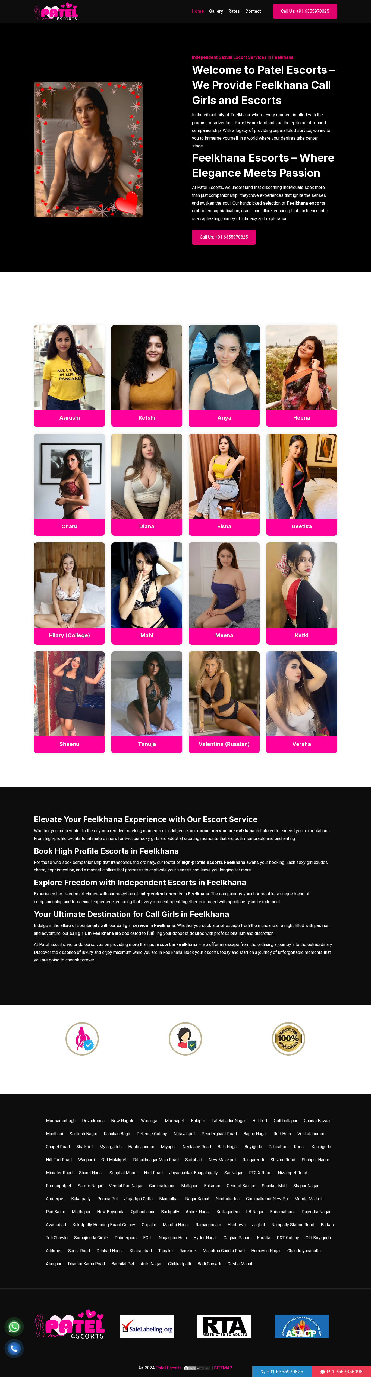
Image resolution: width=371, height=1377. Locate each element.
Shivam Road (283, 1159)
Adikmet (54, 1250)
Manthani (54, 1133)
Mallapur (189, 1185)
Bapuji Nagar (255, 1133)
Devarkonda (93, 1120)
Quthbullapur (285, 1120)
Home (198, 11)
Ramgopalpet (58, 1185)
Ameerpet (55, 1198)
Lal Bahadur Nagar (229, 1120)
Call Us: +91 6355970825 (305, 11)
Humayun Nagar (266, 1250)
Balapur (198, 1120)
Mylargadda (110, 1146)
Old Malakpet (114, 1159)
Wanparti (86, 1159)
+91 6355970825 (284, 1372)
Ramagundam (208, 1224)
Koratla (263, 1237)
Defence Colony (152, 1133)
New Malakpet (222, 1159)
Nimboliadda (228, 1198)
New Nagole (122, 1120)
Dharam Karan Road (86, 1263)
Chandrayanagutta (304, 1250)
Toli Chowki (57, 1237)
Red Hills (282, 1133)
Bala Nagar (228, 1146)
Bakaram (212, 1185)
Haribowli (237, 1224)
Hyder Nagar (205, 1237)
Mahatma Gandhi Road (224, 1250)
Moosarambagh (61, 1120)
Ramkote (187, 1250)
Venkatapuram (310, 1133)
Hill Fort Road (59, 1159)
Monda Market (308, 1198)
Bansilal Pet (122, 1263)
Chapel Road (58, 1146)
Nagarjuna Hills (173, 1237)
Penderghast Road (219, 1133)
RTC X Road (260, 1172)
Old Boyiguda (318, 1237)
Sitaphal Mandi (123, 1172)
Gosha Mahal (240, 1263)
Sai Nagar (233, 1172)
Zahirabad (278, 1146)
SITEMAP (223, 1367)
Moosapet (174, 1120)
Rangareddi (253, 1159)
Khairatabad (141, 1250)
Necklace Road (197, 1146)
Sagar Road (79, 1250)
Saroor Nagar (90, 1185)
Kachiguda (321, 1146)
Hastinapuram (141, 1146)
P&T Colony (288, 1237)
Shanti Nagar (91, 1172)
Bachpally (170, 1211)
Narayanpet (184, 1133)
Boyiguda (253, 1146)
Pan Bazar (55, 1211)
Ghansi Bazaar (317, 1120)
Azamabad (56, 1224)
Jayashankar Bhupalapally (193, 1172)
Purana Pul (107, 1198)
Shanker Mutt (274, 1185)
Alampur (53, 1263)
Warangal (149, 1120)
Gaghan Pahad (237, 1237)
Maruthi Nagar (176, 1224)
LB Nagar (254, 1211)
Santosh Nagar (83, 1133)
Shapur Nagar (306, 1185)
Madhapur (81, 1211)
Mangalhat (169, 1198)
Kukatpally (81, 1198)
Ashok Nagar (198, 1211)
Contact (253, 11)
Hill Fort (259, 1120)
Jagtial (258, 1224)
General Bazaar (241, 1185)
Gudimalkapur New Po (267, 1198)
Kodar (299, 1146)
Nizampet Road (292, 1172)
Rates (234, 11)
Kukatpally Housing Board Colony (104, 1224)
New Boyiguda (110, 1211)
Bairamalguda (282, 1211)
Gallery (216, 11)
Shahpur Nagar (315, 1159)
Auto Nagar (151, 1263)
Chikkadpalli (179, 1263)
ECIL (147, 1237)
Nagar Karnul (197, 1198)
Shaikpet (84, 1146)
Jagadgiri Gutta (138, 1198)
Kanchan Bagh (117, 1133)
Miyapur (168, 1146)
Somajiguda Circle (91, 1237)
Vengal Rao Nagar (126, 1185)
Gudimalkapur (162, 1185)
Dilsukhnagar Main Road (156, 1159)
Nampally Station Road (292, 1224)
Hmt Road (153, 1172)
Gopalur (149, 1224)
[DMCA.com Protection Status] (196, 1367)
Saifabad (193, 1159)
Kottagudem (228, 1211)
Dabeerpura (126, 1237)
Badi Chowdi (209, 1263)
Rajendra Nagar (316, 1211)
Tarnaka (165, 1250)
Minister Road (59, 1172)
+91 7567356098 (344, 1372)
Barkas (327, 1224)
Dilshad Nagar (109, 1250)
